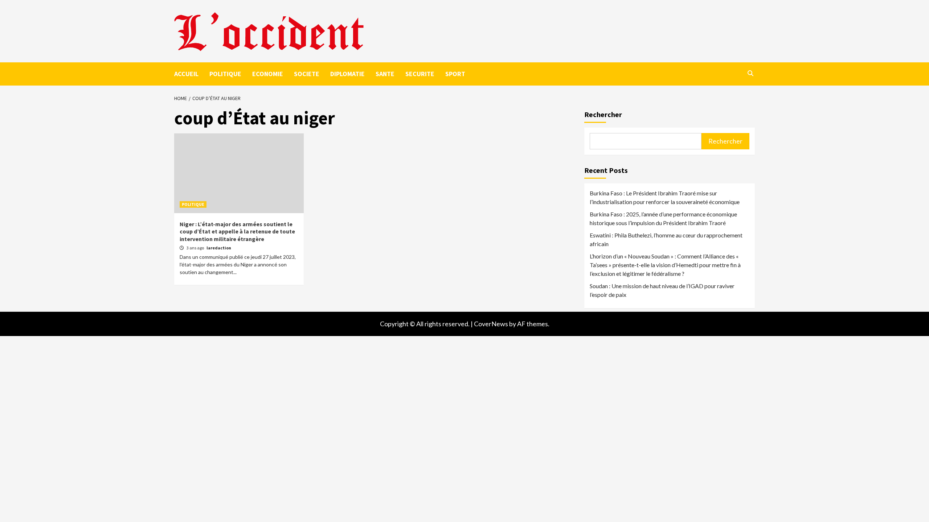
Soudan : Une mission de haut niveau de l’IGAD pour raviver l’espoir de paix (662, 290)
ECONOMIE (267, 74)
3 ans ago (196, 247)
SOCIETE (306, 74)
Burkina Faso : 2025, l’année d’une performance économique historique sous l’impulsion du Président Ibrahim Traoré (663, 218)
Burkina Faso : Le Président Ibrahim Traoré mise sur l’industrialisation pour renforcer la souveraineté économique (665, 197)
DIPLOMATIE (347, 74)
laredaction (218, 247)
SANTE (385, 74)
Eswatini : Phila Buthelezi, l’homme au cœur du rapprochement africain (666, 239)
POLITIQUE (225, 74)
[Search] (750, 73)
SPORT (455, 74)
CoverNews (491, 324)
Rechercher (603, 114)
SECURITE (419, 74)
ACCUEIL (186, 74)
